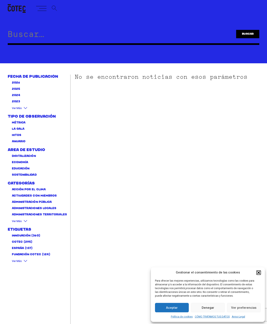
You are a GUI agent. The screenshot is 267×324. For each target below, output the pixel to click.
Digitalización (24, 156)
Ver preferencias (243, 307)
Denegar (208, 307)
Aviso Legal (238, 317)
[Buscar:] (116, 35)
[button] (259, 273)
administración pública (32, 202)
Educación (21, 168)
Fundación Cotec (26, 254)
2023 (16, 101)
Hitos (16, 135)
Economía (20, 162)
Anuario (19, 141)
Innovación (21, 235)
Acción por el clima (29, 189)
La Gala (18, 128)
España (18, 248)
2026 (16, 82)
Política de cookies (182, 317)
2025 (16, 89)
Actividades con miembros (34, 195)
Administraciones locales (34, 208)
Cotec (17, 241)
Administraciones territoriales (39, 214)
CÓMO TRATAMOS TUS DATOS (212, 317)
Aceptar (172, 307)
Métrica (19, 122)
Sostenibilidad (24, 174)
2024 (16, 95)
